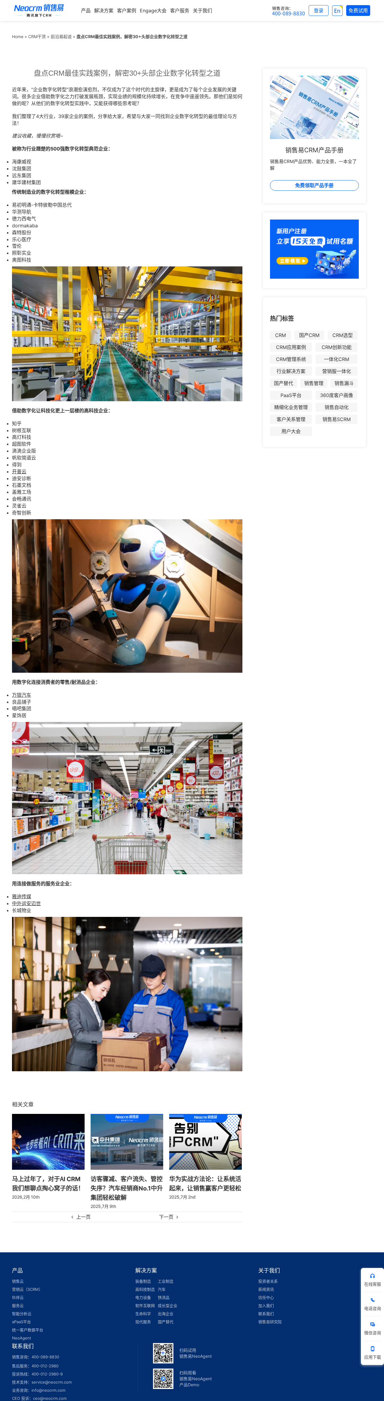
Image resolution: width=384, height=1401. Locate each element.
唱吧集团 (21, 708)
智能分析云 (22, 1313)
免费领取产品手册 (314, 185)
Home (17, 36)
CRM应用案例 (291, 347)
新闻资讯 (266, 1289)
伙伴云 (18, 1297)
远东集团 (21, 175)
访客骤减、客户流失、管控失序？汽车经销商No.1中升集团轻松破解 (48, 1188)
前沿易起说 (61, 36)
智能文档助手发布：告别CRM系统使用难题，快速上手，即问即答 (203, 1188)
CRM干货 (37, 36)
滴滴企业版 (24, 451)
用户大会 (291, 431)
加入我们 (266, 1305)
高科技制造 (145, 1289)
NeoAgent (21, 1338)
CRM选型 (342, 335)
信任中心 (266, 1297)
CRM (280, 335)
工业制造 (165, 1281)
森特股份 (21, 232)
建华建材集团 (26, 182)
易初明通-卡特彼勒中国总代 (42, 205)
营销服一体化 (336, 371)
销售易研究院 (270, 1321)
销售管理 (313, 383)
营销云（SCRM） (27, 1289)
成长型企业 (167, 1305)
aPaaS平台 (21, 1321)
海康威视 (21, 162)
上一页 (83, 1217)
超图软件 (21, 444)
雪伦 (17, 246)
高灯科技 (21, 437)
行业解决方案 (291, 371)
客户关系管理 (291, 419)
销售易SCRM (336, 419)
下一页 (166, 1217)
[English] (337, 10)
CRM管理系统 (291, 359)
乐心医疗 (21, 239)
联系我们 (266, 1313)
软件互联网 (145, 1305)
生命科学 (143, 1313)
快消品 (164, 1297)
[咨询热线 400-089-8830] (288, 10)
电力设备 (143, 1297)
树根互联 (21, 430)
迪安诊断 (21, 478)
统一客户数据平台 (27, 1329)
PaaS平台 (291, 395)
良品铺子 (21, 702)
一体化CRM (336, 359)
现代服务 (143, 1321)
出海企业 (165, 1313)
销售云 (18, 1281)
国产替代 (283, 383)
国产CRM (309, 335)
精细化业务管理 (291, 407)
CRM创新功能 (337, 347)
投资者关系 (268, 1281)
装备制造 (143, 1281)
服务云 (18, 1305)
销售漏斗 (344, 383)
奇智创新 (21, 513)
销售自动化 (337, 407)
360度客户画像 (336, 395)
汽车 (162, 1289)
